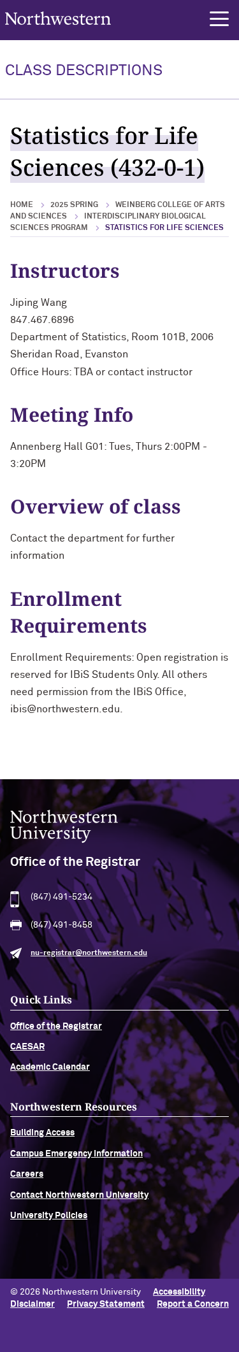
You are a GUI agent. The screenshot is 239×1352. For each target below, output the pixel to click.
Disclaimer (32, 1304)
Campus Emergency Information (76, 1153)
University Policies (48, 1215)
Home (21, 205)
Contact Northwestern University (79, 1195)
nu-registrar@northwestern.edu (89, 953)
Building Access (42, 1132)
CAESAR (27, 1046)
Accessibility (179, 1292)
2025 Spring (74, 205)
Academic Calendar (50, 1067)
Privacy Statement (106, 1304)
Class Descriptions (84, 70)
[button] (219, 19)
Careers (26, 1174)
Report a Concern (193, 1304)
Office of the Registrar (56, 1026)
